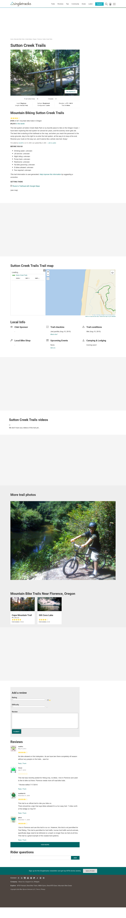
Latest (90, 4)
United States (28, 39)
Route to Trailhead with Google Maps (26, 186)
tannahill (20, 143)
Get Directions (30, 99)
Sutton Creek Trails (47, 39)
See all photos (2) (70, 91)
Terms (38, 889)
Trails (53, 4)
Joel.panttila (54, 331)
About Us (21, 882)
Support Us (29, 882)
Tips (67, 4)
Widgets (36, 882)
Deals (84, 4)
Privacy (43, 889)
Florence (39, 39)
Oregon (35, 39)
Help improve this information (50, 174)
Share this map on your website (108, 316)
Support (99, 4)
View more (45, 845)
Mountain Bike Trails (19, 39)
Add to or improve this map (92, 316)
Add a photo (42, 99)
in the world (20, 123)
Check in (59, 99)
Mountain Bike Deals (65, 885)
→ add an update (51, 143)
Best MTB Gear (52, 885)
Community (75, 4)
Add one (52, 348)
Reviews (60, 4)
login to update (90, 334)
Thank (24, 763)
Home (11, 39)
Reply (19, 763)
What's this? (54, 334)
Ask (75, 858)
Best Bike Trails (32, 885)
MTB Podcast (21, 885)
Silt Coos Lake (46, 615)
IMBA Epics (42, 885)
